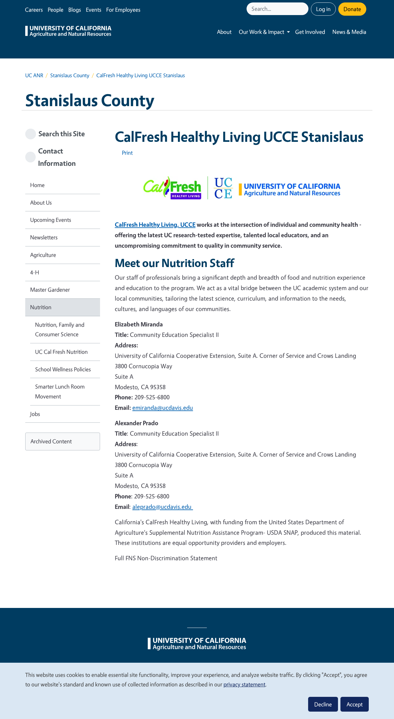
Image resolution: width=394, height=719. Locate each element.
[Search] (304, 8)
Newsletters (44, 237)
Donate (352, 9)
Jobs (35, 413)
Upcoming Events (50, 219)
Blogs (74, 9)
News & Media (349, 31)
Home (37, 185)
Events (93, 9)
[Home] (68, 32)
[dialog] (197, 690)
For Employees (123, 9)
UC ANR (34, 75)
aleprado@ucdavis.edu (162, 506)
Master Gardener (50, 289)
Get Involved (310, 31)
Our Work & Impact (261, 31)
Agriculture (43, 254)
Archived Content (51, 441)
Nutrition (40, 307)
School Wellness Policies (63, 369)
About (224, 31)
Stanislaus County (69, 75)
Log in (323, 9)
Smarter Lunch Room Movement (60, 391)
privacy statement (244, 684)
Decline (323, 704)
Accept (355, 704)
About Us (41, 202)
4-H (34, 272)
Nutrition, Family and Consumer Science (59, 329)
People (55, 9)
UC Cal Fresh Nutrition (61, 351)
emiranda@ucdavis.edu (162, 407)
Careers (34, 9)
